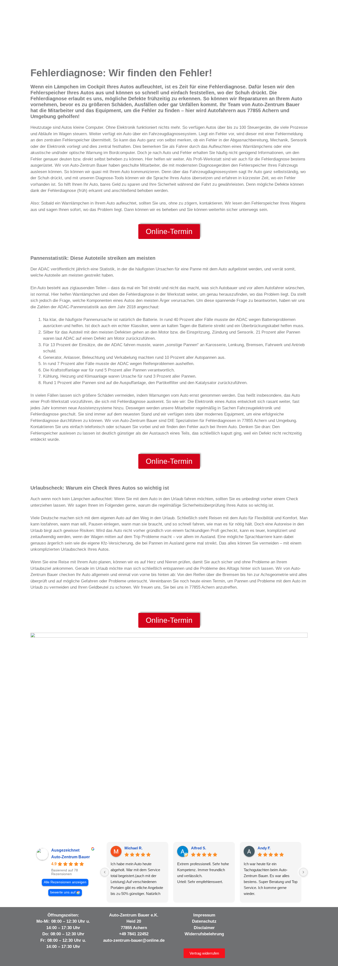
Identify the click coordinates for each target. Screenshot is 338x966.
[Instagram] (259, 916)
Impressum (204, 915)
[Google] (290, 916)
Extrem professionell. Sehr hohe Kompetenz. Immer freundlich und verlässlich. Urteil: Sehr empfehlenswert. (203, 873)
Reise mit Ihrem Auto (77, 562)
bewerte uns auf (62, 892)
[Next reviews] (303, 872)
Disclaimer (204, 927)
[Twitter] (279, 916)
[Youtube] (269, 916)
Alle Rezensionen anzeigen (65, 882)
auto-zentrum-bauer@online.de (134, 940)
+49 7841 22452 (133, 934)
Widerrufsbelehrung (204, 934)
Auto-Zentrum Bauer (70, 857)
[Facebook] (249, 916)
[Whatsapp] (300, 916)
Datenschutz (204, 921)
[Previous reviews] (104, 872)
